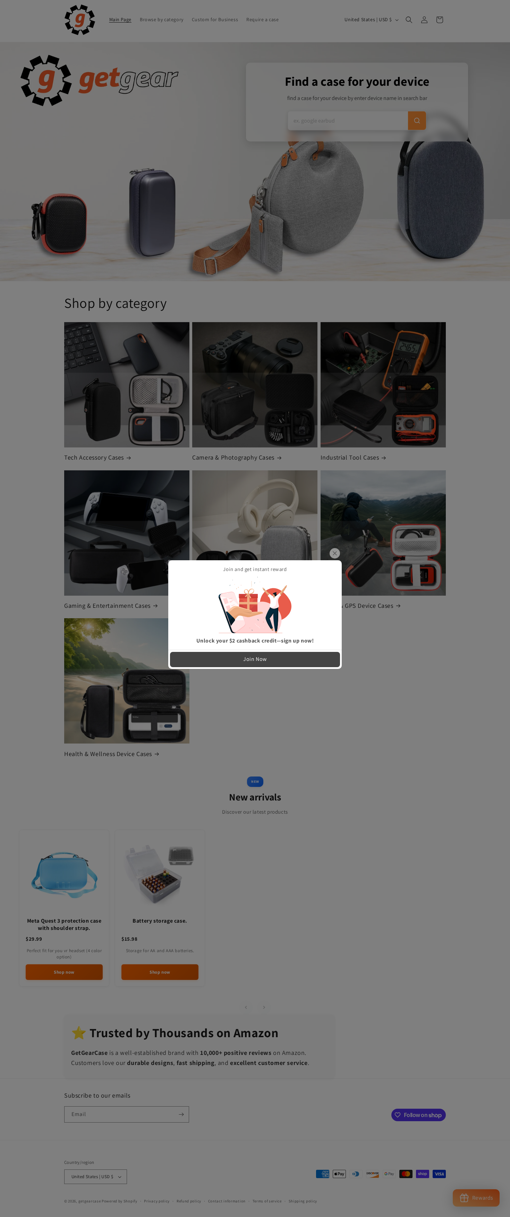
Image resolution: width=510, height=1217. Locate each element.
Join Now (255, 659)
